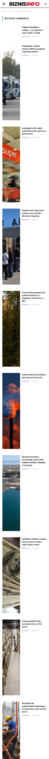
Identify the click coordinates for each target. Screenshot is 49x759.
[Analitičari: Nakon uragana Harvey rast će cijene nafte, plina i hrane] (11, 575)
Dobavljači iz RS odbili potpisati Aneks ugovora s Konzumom (34, 131)
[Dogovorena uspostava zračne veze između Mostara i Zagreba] (11, 247)
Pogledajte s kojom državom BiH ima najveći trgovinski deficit (33, 49)
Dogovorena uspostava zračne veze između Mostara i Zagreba (33, 213)
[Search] (45, 4)
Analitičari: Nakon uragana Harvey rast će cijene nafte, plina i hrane (34, 542)
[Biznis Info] (24, 4)
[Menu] (3, 4)
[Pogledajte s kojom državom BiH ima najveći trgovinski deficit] (11, 82)
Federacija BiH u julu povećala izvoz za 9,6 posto (32, 624)
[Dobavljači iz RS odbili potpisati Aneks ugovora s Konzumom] (11, 164)
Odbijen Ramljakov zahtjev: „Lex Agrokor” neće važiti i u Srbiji (32, 30)
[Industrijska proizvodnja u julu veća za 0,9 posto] (11, 411)
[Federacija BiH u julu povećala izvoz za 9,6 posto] (11, 657)
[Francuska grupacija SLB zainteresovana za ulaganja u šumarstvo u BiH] (11, 329)
